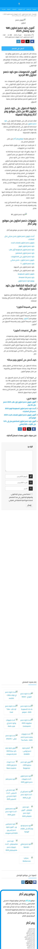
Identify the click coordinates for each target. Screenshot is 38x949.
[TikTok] (27, 882)
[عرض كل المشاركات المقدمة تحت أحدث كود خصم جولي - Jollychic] (11, 737)
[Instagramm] (23, 882)
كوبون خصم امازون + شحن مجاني (22, 260)
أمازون (26, 318)
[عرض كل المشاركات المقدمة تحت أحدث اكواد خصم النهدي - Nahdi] (26, 695)
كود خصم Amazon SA (26, 277)
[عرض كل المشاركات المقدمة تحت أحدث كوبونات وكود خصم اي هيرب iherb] (11, 723)
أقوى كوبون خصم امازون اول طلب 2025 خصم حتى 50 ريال (19, 403)
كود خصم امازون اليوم (26, 246)
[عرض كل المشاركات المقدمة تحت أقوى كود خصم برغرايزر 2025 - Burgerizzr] (26, 765)
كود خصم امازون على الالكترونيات (22, 256)
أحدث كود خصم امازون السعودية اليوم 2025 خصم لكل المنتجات (20, 410)
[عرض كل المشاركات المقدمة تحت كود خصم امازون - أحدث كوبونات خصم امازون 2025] (26, 779)
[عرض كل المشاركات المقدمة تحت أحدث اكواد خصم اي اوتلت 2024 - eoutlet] (11, 695)
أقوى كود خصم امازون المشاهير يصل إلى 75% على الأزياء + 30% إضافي (20, 423)
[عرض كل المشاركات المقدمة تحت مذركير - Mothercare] (26, 859)
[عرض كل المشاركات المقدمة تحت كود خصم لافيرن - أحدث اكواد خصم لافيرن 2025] (11, 811)
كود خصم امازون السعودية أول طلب (21, 249)
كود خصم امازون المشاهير (25, 253)
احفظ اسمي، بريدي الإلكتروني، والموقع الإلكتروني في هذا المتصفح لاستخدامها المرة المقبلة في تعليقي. (21, 497)
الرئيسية (34, 14)
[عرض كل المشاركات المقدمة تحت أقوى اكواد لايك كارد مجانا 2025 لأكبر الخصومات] (11, 751)
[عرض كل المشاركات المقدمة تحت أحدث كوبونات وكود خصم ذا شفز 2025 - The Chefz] (26, 737)
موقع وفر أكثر (18, 138)
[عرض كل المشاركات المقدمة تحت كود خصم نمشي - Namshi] (26, 845)
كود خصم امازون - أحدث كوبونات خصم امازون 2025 (17, 14)
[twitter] (31, 882)
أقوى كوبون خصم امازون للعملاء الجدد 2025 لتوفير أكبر (20, 416)
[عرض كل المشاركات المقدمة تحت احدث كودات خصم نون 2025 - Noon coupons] (11, 765)
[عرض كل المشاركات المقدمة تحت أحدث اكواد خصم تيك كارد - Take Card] (11, 709)
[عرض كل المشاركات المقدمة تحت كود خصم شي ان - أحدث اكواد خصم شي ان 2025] (26, 794)
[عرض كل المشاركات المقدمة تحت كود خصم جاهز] (11, 779)
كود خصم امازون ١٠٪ (27, 263)
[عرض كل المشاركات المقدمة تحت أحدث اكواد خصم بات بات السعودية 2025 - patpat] (26, 709)
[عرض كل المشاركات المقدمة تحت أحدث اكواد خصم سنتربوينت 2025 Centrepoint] (26, 723)
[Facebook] (34, 882)
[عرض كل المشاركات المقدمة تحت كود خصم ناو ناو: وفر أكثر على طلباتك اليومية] (26, 828)
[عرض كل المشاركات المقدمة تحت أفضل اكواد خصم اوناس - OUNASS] (26, 751)
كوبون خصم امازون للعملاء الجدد (22, 242)
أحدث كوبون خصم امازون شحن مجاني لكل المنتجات (19, 238)
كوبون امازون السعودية (26, 273)
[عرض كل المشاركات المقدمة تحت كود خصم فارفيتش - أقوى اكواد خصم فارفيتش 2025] (26, 811)
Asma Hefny (27, 35)
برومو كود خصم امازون (26, 280)
